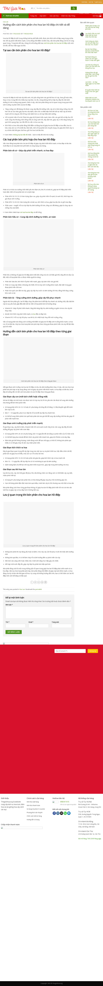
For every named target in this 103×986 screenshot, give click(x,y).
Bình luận (9, 605)
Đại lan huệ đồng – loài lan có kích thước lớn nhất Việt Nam (92, 50)
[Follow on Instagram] (58, 813)
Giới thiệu (84, 2)
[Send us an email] (61, 813)
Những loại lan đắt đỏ (20, 135)
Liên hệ (91, 2)
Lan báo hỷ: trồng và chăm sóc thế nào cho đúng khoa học (92, 66)
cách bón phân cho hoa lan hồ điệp (55, 43)
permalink (38, 589)
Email (31, 622)
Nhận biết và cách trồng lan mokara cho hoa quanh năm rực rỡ (92, 99)
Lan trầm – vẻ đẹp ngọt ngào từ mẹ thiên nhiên (92, 83)
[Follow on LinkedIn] (69, 813)
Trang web (55, 622)
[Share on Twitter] (35, 582)
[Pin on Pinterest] (42, 582)
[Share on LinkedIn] (45, 582)
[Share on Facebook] (31, 582)
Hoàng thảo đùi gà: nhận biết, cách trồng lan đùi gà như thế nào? (92, 75)
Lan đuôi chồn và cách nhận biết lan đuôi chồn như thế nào (92, 35)
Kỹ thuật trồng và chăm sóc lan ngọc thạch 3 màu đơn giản (92, 58)
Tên (7, 622)
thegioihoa (28, 34)
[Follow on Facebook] (54, 813)
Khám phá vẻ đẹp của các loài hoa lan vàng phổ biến (92, 27)
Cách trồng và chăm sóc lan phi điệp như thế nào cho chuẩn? (91, 42)
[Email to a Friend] (38, 582)
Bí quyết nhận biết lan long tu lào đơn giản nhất (92, 91)
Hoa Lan (5, 22)
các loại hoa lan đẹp (26, 212)
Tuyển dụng (97, 2)
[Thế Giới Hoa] (14, 8)
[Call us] (65, 813)
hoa (34, 314)
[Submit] (74, 8)
